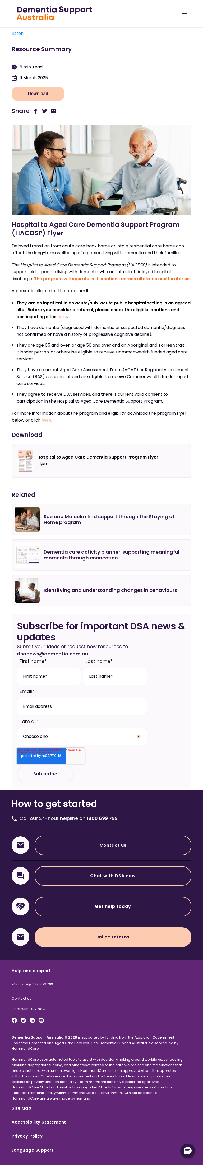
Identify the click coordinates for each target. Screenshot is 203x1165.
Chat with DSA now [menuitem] (29, 1008)
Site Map (21, 1108)
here (62, 317)
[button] (187, 1151)
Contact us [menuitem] (21, 998)
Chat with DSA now (113, 876)
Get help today (113, 906)
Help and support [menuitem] (31, 971)
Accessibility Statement (39, 1122)
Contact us (113, 845)
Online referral (113, 937)
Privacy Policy (27, 1136)
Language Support (32, 1150)
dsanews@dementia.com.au (52, 653)
